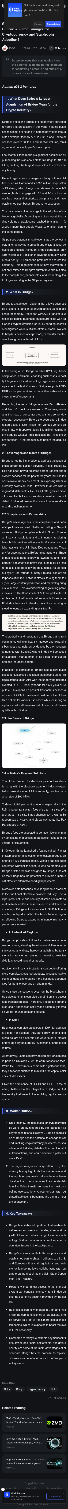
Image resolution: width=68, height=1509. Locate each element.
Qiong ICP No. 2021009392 (32, 1504)
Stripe (7, 1389)
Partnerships (54, 1488)
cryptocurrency (37, 1389)
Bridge (19, 1389)
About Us (11, 1488)
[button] (64, 6)
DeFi (53, 1389)
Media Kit (31, 1488)
